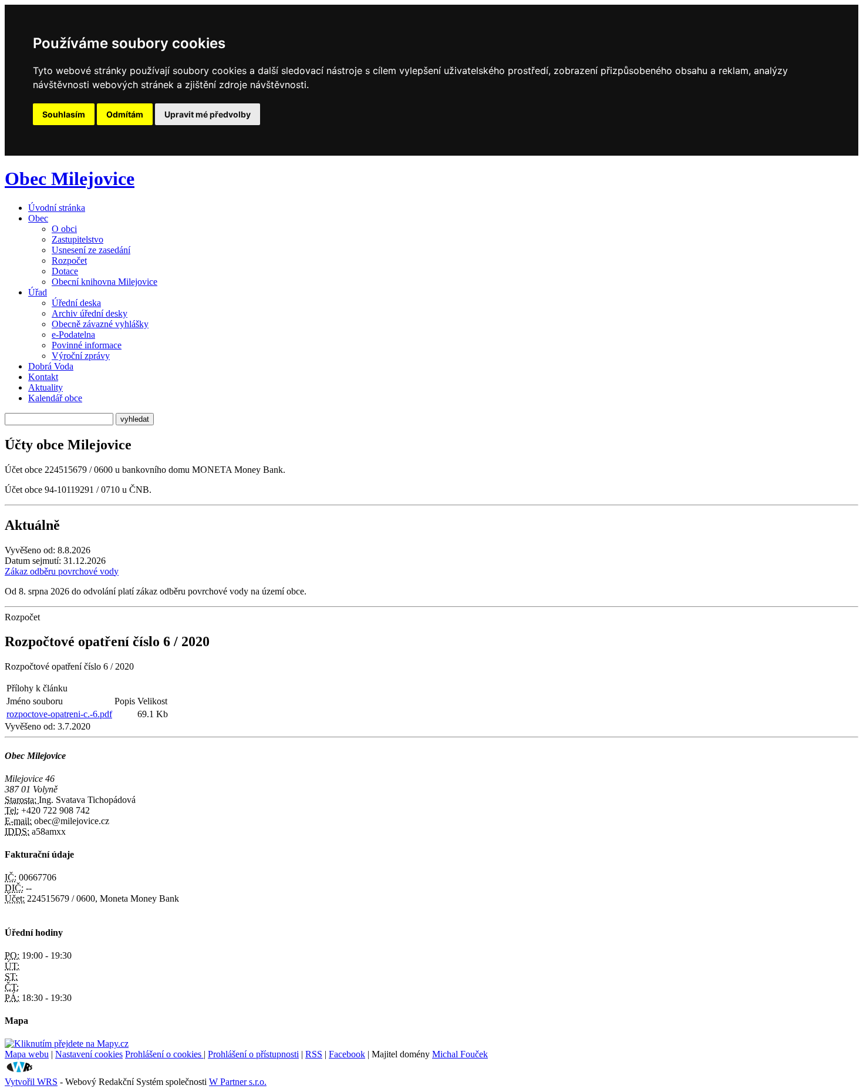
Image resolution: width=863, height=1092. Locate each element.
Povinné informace (87, 345)
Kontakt (43, 377)
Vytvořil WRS (31, 1082)
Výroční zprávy (81, 356)
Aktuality (45, 387)
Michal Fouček (460, 1054)
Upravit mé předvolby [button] (207, 114)
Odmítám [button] (124, 114)
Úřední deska (76, 303)
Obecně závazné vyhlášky (100, 324)
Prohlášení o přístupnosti (253, 1054)
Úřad (37, 292)
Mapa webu (27, 1054)
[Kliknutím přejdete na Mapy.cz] (67, 1044)
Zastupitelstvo (77, 239)
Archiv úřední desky (89, 313)
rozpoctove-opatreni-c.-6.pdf (59, 714)
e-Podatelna (73, 335)
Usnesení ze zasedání (91, 250)
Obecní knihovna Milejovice (104, 282)
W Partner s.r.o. (238, 1082)
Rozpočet (69, 261)
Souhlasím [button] (63, 114)
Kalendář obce (55, 398)
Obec (38, 218)
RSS (313, 1054)
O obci (64, 229)
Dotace (65, 271)
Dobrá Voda (50, 366)
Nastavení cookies (89, 1054)
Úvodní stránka (56, 208)
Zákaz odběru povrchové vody (62, 571)
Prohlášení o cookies (164, 1054)
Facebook (347, 1054)
